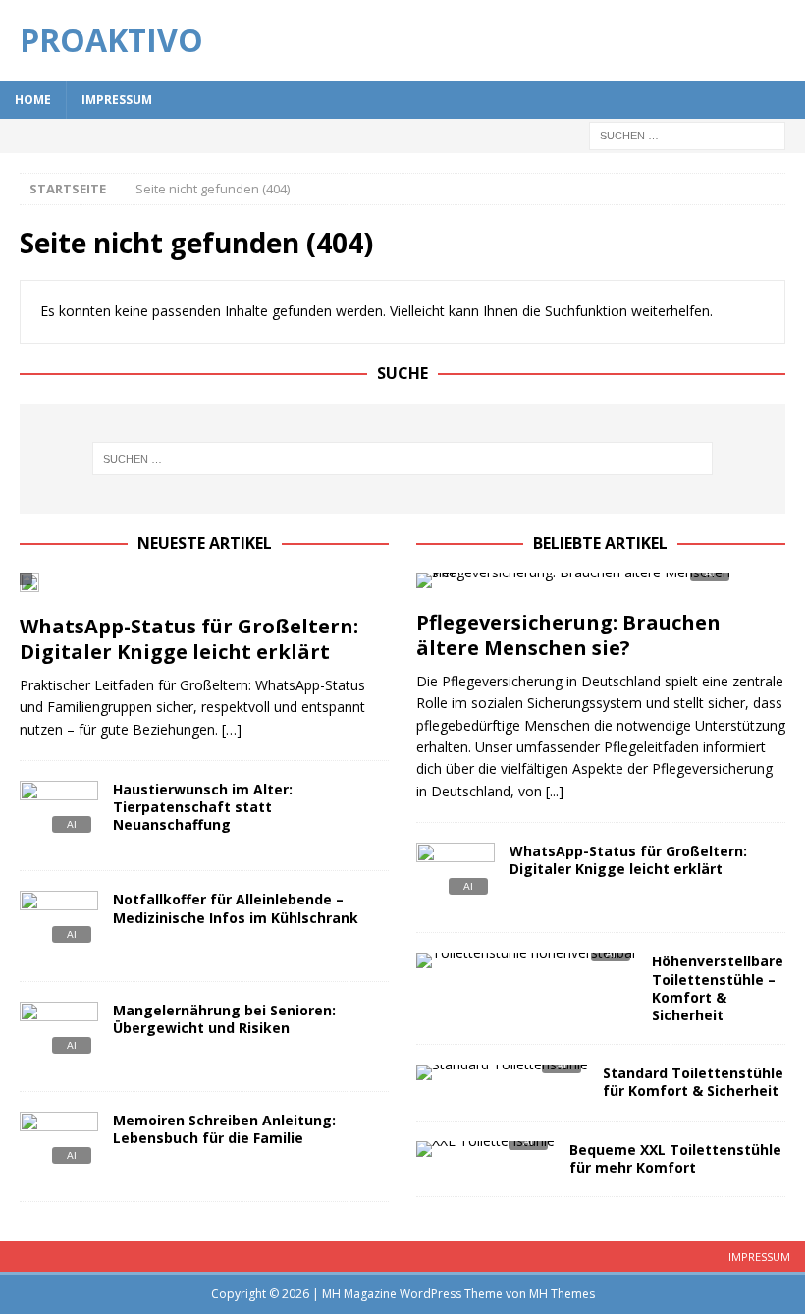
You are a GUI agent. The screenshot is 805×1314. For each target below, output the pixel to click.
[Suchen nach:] (687, 134)
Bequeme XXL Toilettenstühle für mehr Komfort (675, 1158)
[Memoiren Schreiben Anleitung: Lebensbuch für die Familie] (59, 1146)
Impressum (116, 99)
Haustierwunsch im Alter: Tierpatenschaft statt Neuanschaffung (203, 807)
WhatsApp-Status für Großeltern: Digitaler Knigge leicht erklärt (189, 639)
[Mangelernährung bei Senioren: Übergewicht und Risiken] (59, 1036)
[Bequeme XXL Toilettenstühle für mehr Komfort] (485, 1154)
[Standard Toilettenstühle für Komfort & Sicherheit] (502, 1078)
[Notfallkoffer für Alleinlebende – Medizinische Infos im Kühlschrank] (59, 925)
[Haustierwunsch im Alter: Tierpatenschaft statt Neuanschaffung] (59, 815)
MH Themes (562, 1294)
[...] (555, 791)
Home (33, 99)
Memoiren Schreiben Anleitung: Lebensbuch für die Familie (224, 1129)
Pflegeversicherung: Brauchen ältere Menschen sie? (568, 635)
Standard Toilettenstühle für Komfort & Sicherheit (693, 1082)
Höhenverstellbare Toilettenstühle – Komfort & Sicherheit (717, 988)
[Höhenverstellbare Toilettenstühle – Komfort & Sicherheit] (526, 966)
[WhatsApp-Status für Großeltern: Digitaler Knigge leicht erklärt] (204, 588)
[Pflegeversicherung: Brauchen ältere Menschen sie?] (600, 586)
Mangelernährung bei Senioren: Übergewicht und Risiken (224, 1019)
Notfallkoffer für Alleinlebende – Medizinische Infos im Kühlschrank (235, 908)
